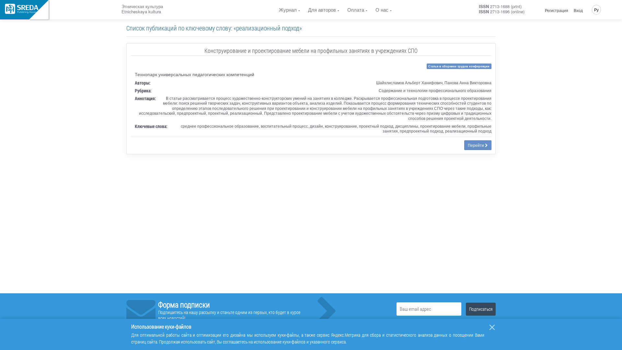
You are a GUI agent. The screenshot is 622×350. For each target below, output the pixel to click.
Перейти (476, 145)
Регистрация (556, 10)
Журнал (288, 9)
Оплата (355, 9)
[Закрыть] (492, 327)
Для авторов (322, 9)
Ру (596, 9)
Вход (578, 10)
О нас (381, 9)
